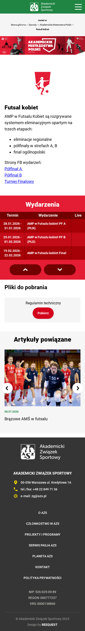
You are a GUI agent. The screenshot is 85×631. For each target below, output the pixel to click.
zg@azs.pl (39, 496)
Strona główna (18, 25)
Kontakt (42, 567)
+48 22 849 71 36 (45, 489)
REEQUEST (50, 624)
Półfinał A (14, 168)
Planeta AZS (42, 556)
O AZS (42, 513)
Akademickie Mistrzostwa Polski (55, 25)
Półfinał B (13, 175)
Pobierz (43, 313)
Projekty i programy (43, 534)
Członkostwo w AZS (42, 523)
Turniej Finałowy (19, 181)
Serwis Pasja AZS (42, 545)
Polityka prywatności (42, 578)
